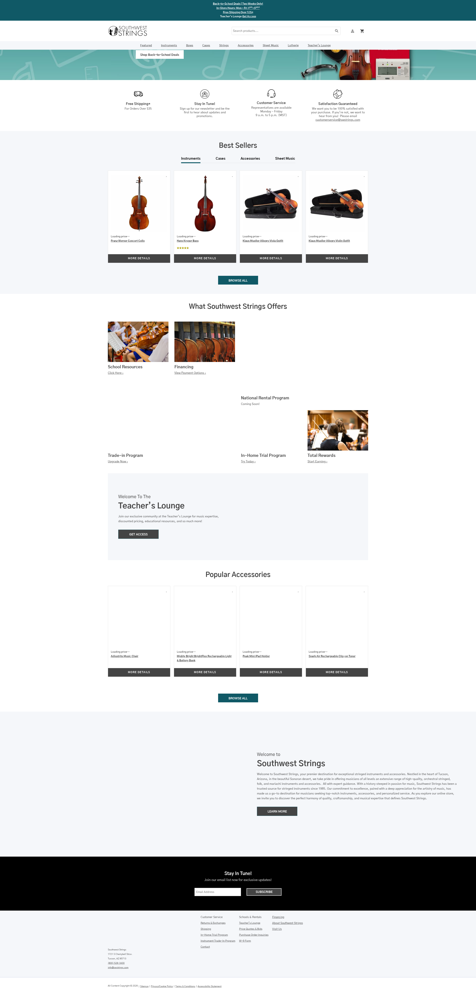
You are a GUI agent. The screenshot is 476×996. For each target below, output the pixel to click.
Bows (189, 45)
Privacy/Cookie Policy (162, 959)
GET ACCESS (138, 518)
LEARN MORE (277, 784)
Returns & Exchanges (213, 896)
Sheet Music (271, 45)
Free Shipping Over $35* (238, 12)
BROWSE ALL (238, 264)
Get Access (249, 16)
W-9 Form (245, 913)
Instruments (169, 45)
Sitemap (144, 959)
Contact (205, 919)
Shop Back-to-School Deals (159, 54)
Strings (224, 45)
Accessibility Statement (209, 959)
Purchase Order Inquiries (253, 907)
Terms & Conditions (185, 959)
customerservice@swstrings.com (338, 119)
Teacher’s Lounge (319, 45)
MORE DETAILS (161, 245)
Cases (206, 45)
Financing (278, 890)
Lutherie (293, 45)
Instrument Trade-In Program (218, 913)
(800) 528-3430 (116, 936)
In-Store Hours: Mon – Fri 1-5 (238, 8)
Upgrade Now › (118, 445)
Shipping (206, 902)
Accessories (246, 45)
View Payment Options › (190, 357)
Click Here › (115, 357)
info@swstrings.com (118, 940)
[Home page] (130, 30)
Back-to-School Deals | (238, 4)
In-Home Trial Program (214, 907)
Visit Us (277, 902)
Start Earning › (317, 445)
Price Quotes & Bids (250, 902)
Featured (146, 45)
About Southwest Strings (287, 896)
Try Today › (248, 445)
